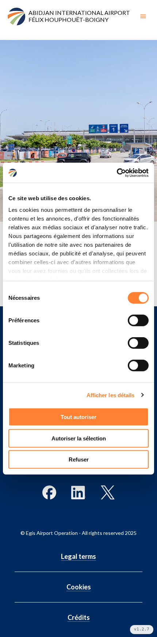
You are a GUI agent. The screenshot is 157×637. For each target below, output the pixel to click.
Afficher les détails (111, 395)
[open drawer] (143, 16)
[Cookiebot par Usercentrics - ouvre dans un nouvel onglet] (117, 172)
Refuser (79, 459)
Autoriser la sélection (78, 438)
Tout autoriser (78, 417)
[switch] (138, 320)
